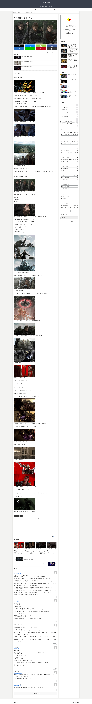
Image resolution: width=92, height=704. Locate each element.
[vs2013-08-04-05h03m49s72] (24, 301)
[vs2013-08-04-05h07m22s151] (24, 355)
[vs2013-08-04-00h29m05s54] (24, 85)
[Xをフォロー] (69, 36)
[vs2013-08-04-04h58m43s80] (24, 241)
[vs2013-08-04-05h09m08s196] (24, 370)
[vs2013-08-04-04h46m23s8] (24, 146)
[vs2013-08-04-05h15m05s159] (24, 434)
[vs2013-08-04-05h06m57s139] (24, 343)
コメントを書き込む (35, 693)
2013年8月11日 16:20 (17, 625)
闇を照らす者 (26, 515)
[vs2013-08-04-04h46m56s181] (24, 158)
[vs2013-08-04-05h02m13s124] (24, 283)
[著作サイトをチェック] (68, 36)
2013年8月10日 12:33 (18, 601)
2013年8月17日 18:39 (18, 648)
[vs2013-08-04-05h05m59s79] (24, 328)
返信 (55, 621)
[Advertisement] (35, 526)
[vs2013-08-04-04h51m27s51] (24, 184)
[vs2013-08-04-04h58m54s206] (24, 265)
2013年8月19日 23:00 (18, 673)
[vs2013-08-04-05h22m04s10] (24, 504)
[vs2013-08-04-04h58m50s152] (24, 253)
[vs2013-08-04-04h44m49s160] (24, 129)
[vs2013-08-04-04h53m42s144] (24, 209)
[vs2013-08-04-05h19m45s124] (24, 467)
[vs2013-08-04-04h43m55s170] (24, 114)
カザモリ (69, 23)
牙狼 (21, 515)
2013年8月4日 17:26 (17, 573)
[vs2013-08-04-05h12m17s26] (24, 404)
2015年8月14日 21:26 (18, 685)
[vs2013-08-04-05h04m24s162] (24, 313)
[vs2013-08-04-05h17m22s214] (24, 452)
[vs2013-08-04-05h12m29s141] (24, 416)
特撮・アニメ (17, 515)
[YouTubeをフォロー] (71, 36)
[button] (52, 48)
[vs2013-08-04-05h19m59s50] (24, 479)
